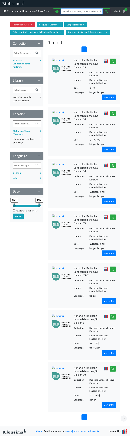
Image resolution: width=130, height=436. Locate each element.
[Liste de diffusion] (80, 3)
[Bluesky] (90, 3)
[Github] (105, 3)
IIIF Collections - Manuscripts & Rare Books (26, 11)
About (117, 11)
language (27, 156)
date (27, 191)
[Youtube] (100, 3)
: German (49, 24)
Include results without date (27, 211)
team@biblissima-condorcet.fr (82, 431)
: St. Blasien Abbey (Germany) (87, 32)
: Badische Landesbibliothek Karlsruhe (37, 32)
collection (27, 43)
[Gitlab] (111, 3)
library (27, 80)
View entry (109, 97)
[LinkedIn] (85, 3)
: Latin (76, 24)
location (27, 114)
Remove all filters (22, 24)
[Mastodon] (95, 3)
